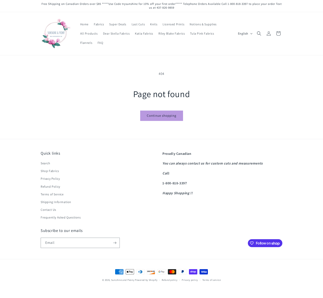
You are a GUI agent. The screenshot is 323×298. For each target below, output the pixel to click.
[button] (259, 33)
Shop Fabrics (50, 171)
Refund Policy (50, 187)
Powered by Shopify (146, 279)
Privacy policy (190, 279)
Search (45, 163)
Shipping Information (56, 202)
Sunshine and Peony (122, 279)
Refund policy (169, 279)
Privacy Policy (50, 179)
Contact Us (48, 210)
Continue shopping (161, 115)
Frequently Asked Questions (61, 217)
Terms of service (211, 279)
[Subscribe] (115, 243)
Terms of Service (52, 194)
